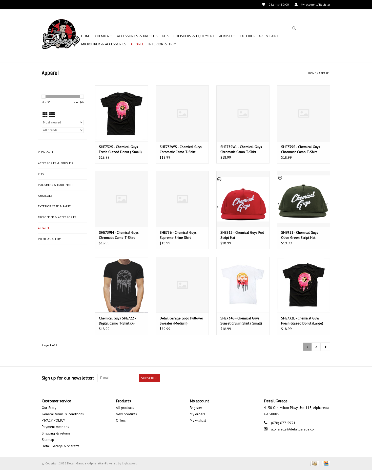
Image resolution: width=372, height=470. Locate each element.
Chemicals (104, 36)
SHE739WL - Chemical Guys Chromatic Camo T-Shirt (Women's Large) (241, 149)
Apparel (137, 44)
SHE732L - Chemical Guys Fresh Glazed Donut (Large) (302, 321)
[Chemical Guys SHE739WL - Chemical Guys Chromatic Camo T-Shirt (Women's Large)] (243, 113)
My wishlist (198, 420)
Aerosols (227, 36)
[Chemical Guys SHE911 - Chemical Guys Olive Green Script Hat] (303, 199)
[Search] (294, 28)
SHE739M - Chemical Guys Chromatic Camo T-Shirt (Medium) (119, 235)
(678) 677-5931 (283, 423)
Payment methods (55, 426)
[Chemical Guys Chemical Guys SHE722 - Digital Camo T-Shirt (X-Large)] (121, 285)
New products (126, 414)
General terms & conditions (63, 414)
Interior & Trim (162, 44)
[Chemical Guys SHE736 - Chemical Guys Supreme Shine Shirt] (182, 199)
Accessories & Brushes (137, 36)
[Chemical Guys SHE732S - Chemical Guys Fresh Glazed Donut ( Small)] (121, 113)
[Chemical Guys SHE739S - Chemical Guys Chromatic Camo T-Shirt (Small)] (303, 113)
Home (86, 36)
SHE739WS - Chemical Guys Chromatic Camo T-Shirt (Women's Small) (181, 149)
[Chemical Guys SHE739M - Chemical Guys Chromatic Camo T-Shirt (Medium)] (121, 199)
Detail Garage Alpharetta (60, 446)
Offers (121, 420)
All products (125, 407)
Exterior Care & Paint (259, 36)
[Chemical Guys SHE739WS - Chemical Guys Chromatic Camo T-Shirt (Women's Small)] (182, 113)
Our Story (49, 407)
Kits (165, 36)
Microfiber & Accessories (103, 44)
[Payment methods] (314, 463)
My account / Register (315, 4)
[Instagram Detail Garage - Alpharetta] (326, 378)
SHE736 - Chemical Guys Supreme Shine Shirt (178, 235)
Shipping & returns (56, 433)
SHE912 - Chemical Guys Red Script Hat (242, 235)
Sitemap (48, 439)
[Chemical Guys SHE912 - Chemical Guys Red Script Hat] (243, 199)
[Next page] (325, 347)
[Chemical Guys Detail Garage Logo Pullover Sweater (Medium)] (182, 285)
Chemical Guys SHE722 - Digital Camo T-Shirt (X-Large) (117, 321)
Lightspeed (129, 463)
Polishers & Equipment (194, 36)
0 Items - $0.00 (279, 4)
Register (196, 407)
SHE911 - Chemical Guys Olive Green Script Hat (299, 235)
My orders (197, 414)
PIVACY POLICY (53, 420)
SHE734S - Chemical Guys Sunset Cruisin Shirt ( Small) (241, 321)
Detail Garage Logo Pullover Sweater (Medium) (181, 321)
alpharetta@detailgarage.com (294, 429)
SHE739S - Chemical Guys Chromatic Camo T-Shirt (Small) (300, 149)
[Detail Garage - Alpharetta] (61, 36)
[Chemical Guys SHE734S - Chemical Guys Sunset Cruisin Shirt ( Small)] (243, 285)
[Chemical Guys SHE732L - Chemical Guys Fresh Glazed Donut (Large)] (303, 285)
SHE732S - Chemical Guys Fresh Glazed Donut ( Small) (120, 149)
